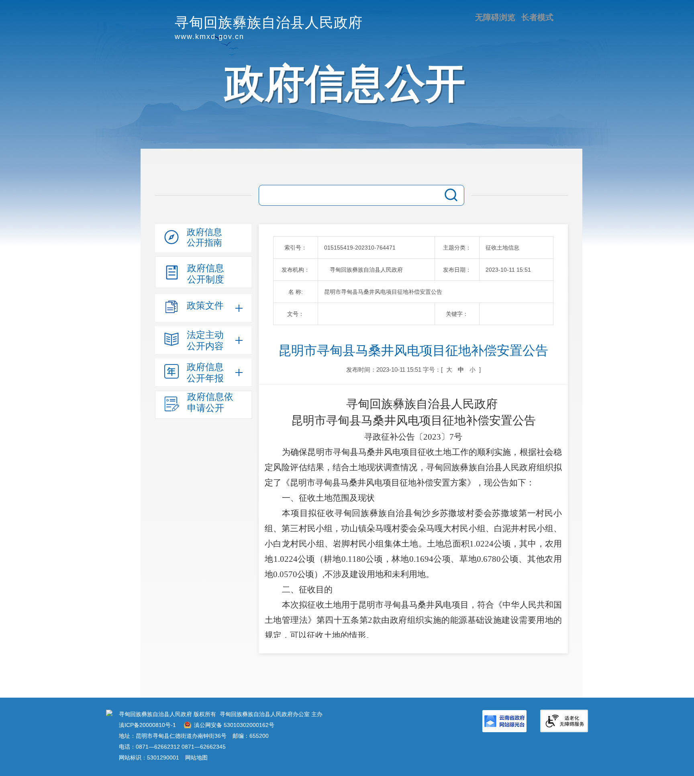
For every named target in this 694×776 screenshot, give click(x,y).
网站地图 (196, 757)
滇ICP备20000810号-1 (147, 725)
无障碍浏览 (495, 17)
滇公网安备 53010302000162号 (234, 725)
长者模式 (537, 17)
